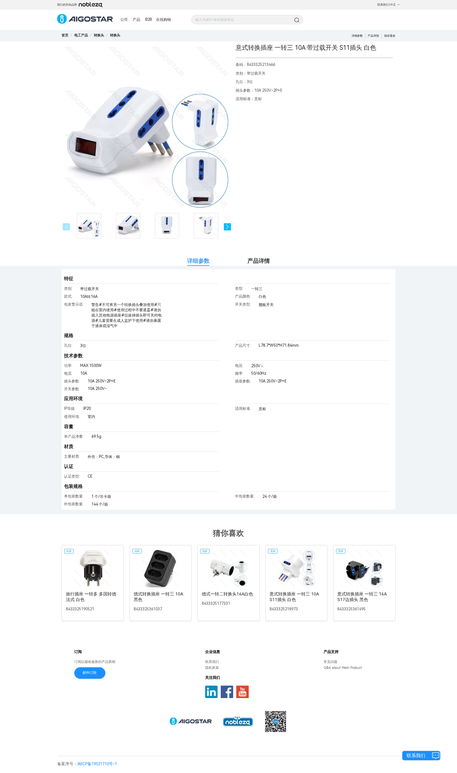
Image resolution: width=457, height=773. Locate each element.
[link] (81, 35)
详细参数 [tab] (198, 260)
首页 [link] (65, 35)
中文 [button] (393, 4)
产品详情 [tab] (258, 260)
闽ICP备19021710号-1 (97, 763)
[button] (227, 226)
